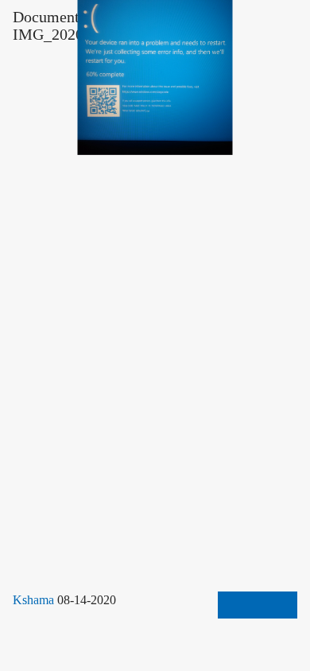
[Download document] (257, 605)
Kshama (35, 600)
